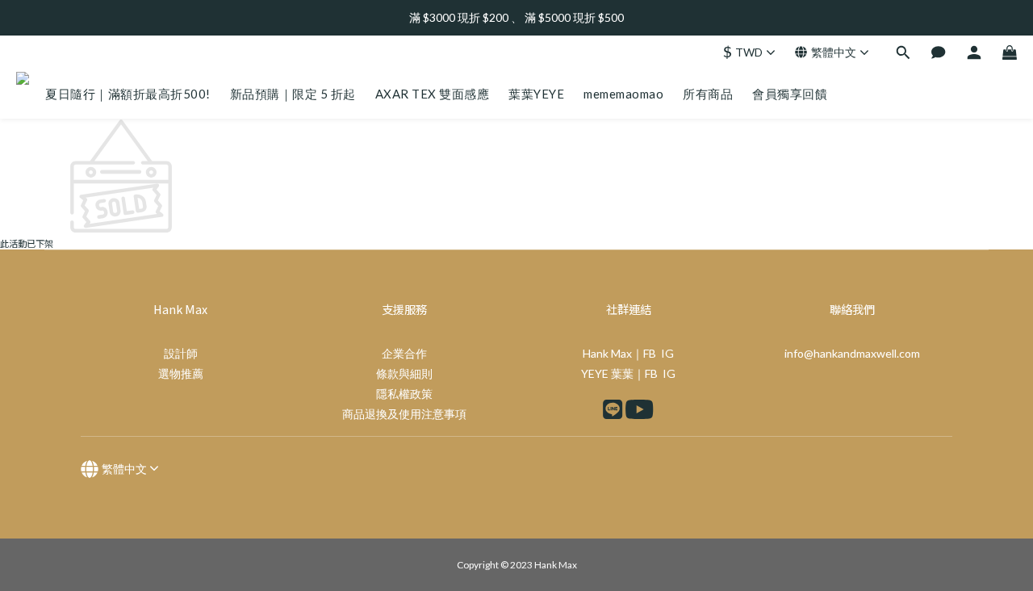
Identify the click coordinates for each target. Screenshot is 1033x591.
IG (667, 353)
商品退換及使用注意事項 (404, 414)
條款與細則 (404, 373)
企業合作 (404, 353)
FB (649, 353)
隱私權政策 (404, 393)
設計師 (181, 353)
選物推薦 (180, 373)
